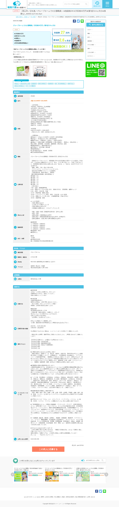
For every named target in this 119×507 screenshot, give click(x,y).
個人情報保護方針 (80, 497)
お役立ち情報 (49, 497)
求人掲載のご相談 (59, 497)
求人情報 (33, 17)
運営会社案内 (70, 497)
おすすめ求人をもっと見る (92, 460)
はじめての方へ (28, 497)
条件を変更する (96, 24)
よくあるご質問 (39, 497)
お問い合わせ (91, 497)
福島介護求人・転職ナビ (22, 17)
